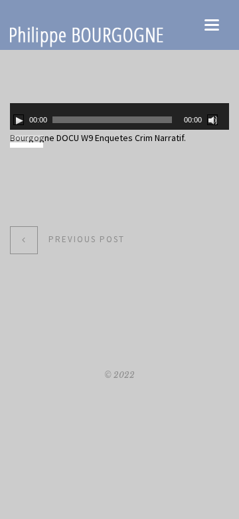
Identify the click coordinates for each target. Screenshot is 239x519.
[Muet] (212, 119)
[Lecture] (18, 119)
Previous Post (86, 239)
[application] (119, 116)
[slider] (28, 136)
